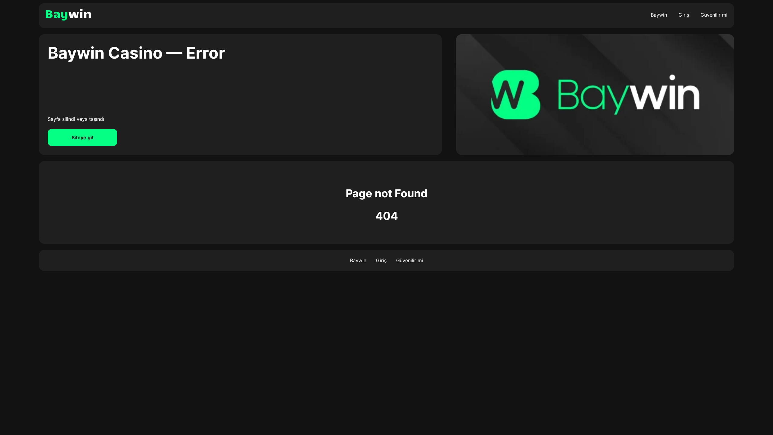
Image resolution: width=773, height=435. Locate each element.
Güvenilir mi (714, 15)
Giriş (683, 15)
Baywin (659, 15)
